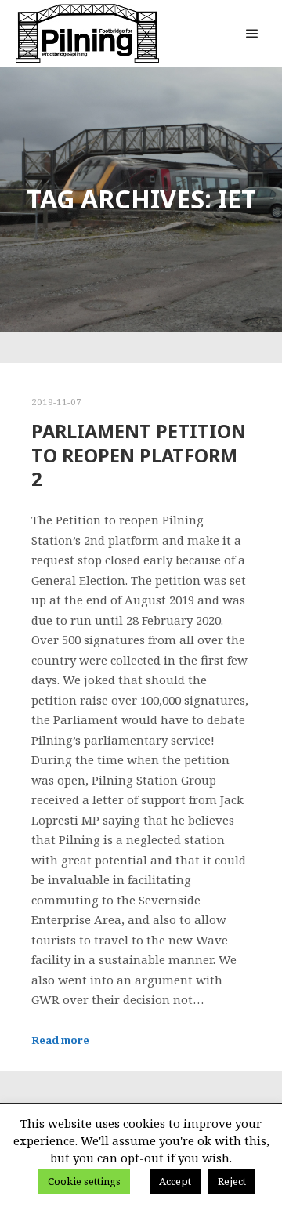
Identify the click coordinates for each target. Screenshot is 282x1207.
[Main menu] (252, 34)
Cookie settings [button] (84, 1181)
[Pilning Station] (87, 33)
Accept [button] (175, 1181)
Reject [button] (232, 1181)
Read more (60, 1040)
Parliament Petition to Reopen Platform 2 (138, 455)
